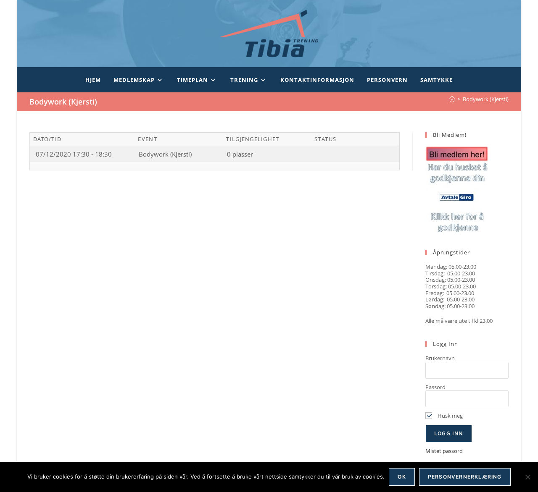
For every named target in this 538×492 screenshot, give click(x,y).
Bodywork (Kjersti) (486, 99)
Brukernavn (440, 358)
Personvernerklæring (465, 477)
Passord (435, 387)
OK (402, 477)
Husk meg (449, 415)
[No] (527, 477)
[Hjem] (452, 99)
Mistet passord (444, 451)
